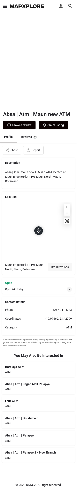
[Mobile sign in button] (60, 6)
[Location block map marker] (38, 230)
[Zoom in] (67, 207)
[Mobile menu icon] (5, 6)
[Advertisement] (38, 65)
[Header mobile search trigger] (70, 6)
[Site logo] (27, 6)
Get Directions (60, 267)
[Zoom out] (67, 213)
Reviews (28, 136)
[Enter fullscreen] (67, 221)
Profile (8, 136)
